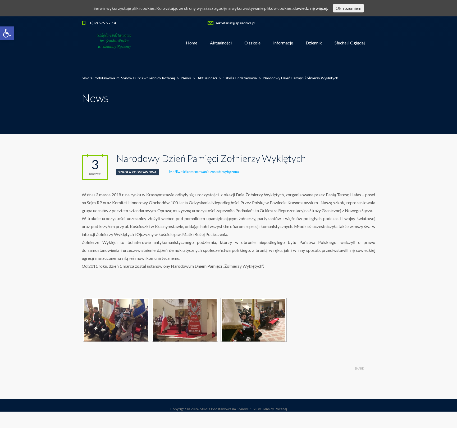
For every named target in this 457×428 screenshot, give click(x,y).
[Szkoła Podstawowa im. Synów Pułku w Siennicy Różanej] (114, 43)
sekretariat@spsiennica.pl (235, 23)
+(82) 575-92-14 (103, 23)
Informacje (283, 42)
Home (191, 42)
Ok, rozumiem (348, 8)
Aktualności (221, 42)
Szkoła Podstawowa (137, 172)
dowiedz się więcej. (310, 8)
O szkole (252, 42)
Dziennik (314, 42)
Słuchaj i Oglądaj (350, 42)
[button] (7, 33)
